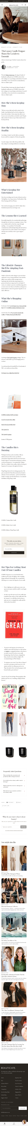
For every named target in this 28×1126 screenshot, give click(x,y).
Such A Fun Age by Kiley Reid (8, 424)
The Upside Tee (5, 429)
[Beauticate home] (14, 5)
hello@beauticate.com (5, 1112)
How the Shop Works (5, 1092)
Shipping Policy (18, 1092)
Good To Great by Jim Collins (8, 419)
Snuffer (7, 651)
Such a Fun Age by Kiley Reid (13, 314)
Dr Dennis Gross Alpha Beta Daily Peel (10, 373)
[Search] (22, 5)
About (2, 1077)
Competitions (3, 1089)
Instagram (3, 1115)
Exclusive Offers (18, 1089)
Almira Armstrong (10, 75)
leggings (15, 357)
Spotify (25, 1115)
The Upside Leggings (6, 434)
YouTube (14, 1115)
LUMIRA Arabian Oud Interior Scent (15, 308)
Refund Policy (4, 1095)
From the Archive (18, 1080)
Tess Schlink (9, 66)
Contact (16, 1097)
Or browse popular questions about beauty (14, 830)
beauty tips (17, 47)
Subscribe (14, 552)
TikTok (6, 1115)
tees (20, 357)
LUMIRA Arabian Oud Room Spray (9, 415)
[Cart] (25, 5)
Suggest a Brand (4, 1097)
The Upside (10, 357)
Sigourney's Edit (18, 1077)
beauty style (6, 47)
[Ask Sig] (24, 1122)
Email (19, 802)
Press (2, 1080)
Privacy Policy (3, 1086)
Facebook (22, 1115)
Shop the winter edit (17, 1)
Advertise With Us (4, 1083)
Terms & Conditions (19, 1086)
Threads (18, 1115)
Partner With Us (18, 1095)
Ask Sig (23, 827)
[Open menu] (2, 5)
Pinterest (11, 802)
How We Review (18, 1083)
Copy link (6, 805)
